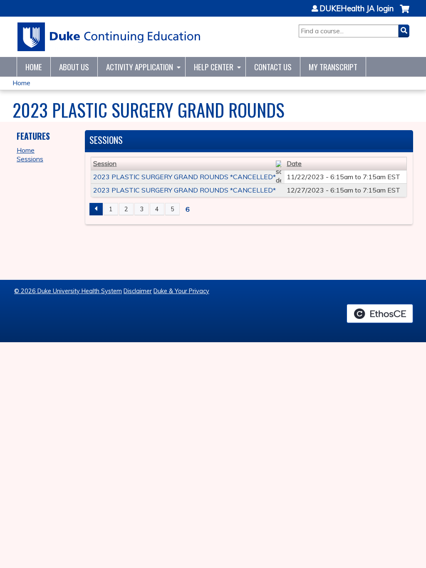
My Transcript (333, 67)
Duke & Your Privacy (181, 291)
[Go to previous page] (96, 209)
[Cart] (404, 13)
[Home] (109, 37)
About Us (74, 67)
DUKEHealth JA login (357, 8)
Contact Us (273, 67)
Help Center (213, 67)
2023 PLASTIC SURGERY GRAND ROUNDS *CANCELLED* (184, 177)
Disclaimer (138, 291)
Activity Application (139, 67)
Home (33, 67)
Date (294, 163)
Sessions (30, 159)
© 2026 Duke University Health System (68, 291)
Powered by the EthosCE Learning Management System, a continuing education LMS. (380, 314)
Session (104, 163)
